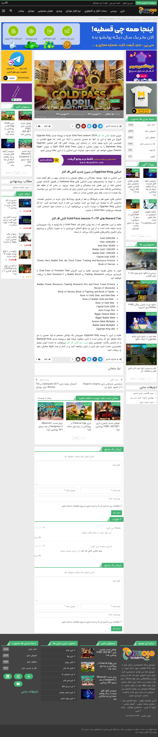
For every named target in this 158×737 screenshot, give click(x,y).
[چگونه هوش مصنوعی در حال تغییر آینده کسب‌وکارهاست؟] (150, 204)
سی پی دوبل (128, 3)
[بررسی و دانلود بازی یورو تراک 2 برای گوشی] (141, 259)
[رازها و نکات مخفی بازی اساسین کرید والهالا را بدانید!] (25, 237)
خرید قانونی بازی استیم (143, 393)
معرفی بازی (150, 137)
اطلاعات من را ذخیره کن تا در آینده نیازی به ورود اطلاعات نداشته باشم (90, 506)
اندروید (152, 150)
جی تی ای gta (67, 686)
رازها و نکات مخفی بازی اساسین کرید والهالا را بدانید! (10, 238)
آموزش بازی (150, 131)
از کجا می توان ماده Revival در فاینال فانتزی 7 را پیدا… (9, 269)
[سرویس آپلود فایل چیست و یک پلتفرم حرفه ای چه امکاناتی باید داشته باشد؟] (8, 143)
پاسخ (36, 537)
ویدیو (59, 11)
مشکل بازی (151, 345)
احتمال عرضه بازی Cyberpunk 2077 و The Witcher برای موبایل (56, 385)
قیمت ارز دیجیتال (100, 3)
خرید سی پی (115, 3)
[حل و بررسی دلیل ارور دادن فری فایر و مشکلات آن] (141, 354)
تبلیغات (11, 140)
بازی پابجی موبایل (66, 692)
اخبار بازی (115, 100)
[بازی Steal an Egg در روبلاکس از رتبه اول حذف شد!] (79, 411)
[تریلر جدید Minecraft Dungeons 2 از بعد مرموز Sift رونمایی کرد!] (50, 411)
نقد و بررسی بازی (147, 143)
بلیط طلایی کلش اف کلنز (91, 551)
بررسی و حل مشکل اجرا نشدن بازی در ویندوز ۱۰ (10, 203)
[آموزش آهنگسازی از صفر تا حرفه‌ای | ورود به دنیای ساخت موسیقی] (133, 204)
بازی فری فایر (68, 680)
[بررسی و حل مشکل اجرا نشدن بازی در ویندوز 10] (25, 203)
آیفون (152, 156)
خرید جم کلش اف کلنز (77, 343)
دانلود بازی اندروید (148, 250)
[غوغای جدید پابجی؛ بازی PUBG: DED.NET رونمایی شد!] (107, 411)
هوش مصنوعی (45, 11)
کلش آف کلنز (68, 668)
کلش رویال (69, 662)
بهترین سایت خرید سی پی (142, 397)
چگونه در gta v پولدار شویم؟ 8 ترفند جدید (10, 254)
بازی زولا (70, 656)
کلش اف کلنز (103, 135)
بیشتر (21, 11)
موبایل (31, 11)
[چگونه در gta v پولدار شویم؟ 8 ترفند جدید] (25, 254)
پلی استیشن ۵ (67, 674)
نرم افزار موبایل (73, 11)
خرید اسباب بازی (147, 402)
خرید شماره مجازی (21, 187)
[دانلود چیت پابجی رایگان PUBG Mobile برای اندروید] (141, 291)
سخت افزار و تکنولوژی (95, 11)
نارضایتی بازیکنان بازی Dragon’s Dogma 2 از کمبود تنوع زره (102, 385)
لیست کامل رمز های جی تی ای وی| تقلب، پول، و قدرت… (10, 220)
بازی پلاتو (69, 650)
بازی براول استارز (67, 698)
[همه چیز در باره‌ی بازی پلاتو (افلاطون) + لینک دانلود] (141, 322)
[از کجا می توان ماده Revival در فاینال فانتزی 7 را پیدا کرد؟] (25, 268)
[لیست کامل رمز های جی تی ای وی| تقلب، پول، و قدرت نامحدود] (25, 220)
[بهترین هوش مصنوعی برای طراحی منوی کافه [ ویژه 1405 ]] (133, 173)
